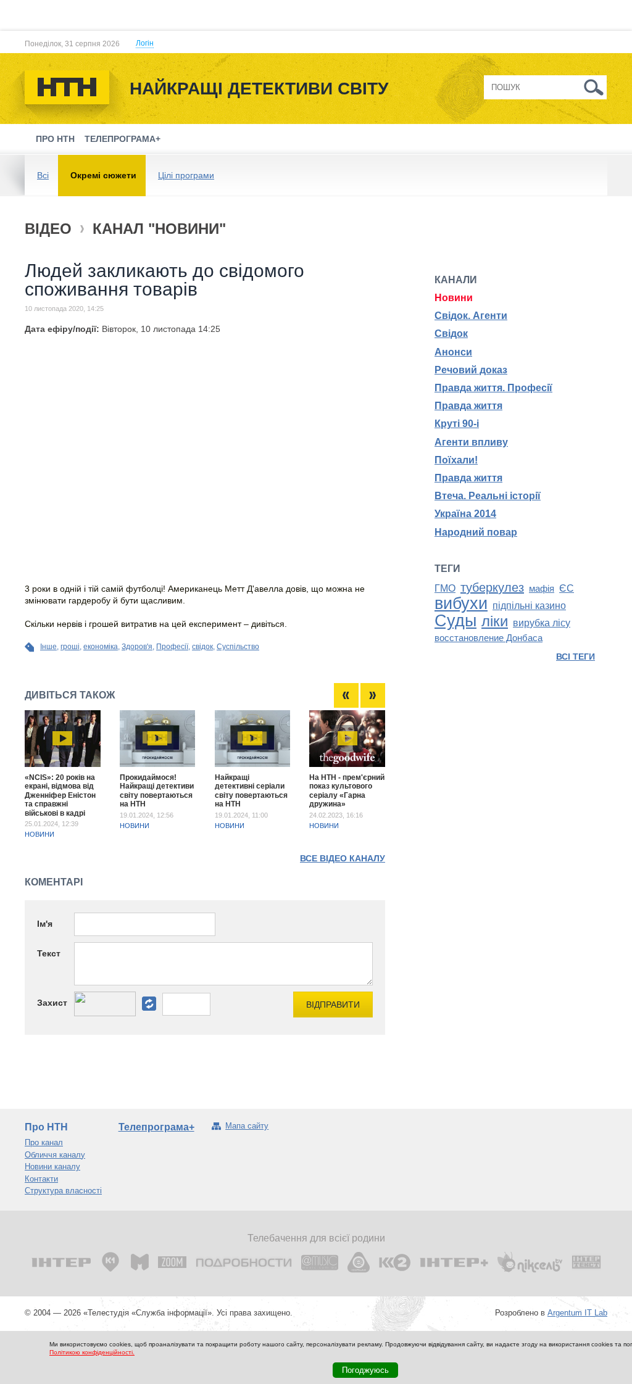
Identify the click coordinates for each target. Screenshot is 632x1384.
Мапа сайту (246, 1125)
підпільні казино (529, 605)
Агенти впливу (471, 442)
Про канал (44, 1142)
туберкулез (492, 587)
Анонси (453, 352)
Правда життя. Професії (493, 388)
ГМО (444, 588)
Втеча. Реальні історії (487, 496)
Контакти (41, 1178)
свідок (202, 646)
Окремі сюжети (103, 175)
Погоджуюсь (365, 1370)
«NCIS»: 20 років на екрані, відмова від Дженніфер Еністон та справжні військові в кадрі (60, 795)
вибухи (461, 603)
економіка (100, 646)
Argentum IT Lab (577, 1312)
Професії (172, 646)
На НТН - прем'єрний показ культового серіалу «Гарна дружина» (347, 790)
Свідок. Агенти (470, 315)
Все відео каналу (342, 858)
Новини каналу (52, 1166)
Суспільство (238, 646)
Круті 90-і (456, 423)
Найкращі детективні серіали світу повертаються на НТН (251, 790)
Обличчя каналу (55, 1154)
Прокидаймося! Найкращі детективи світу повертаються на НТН (157, 790)
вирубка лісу (541, 623)
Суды (455, 620)
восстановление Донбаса (488, 638)
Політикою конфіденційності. (92, 1352)
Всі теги (575, 656)
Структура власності (63, 1190)
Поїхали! (456, 460)
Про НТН (55, 139)
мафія (541, 589)
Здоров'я (137, 646)
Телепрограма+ (122, 139)
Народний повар (475, 532)
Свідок (451, 333)
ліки (494, 621)
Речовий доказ (470, 370)
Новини (39, 834)
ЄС (566, 588)
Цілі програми (186, 175)
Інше (48, 646)
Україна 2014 (465, 513)
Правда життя (468, 405)
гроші (70, 646)
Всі (43, 175)
